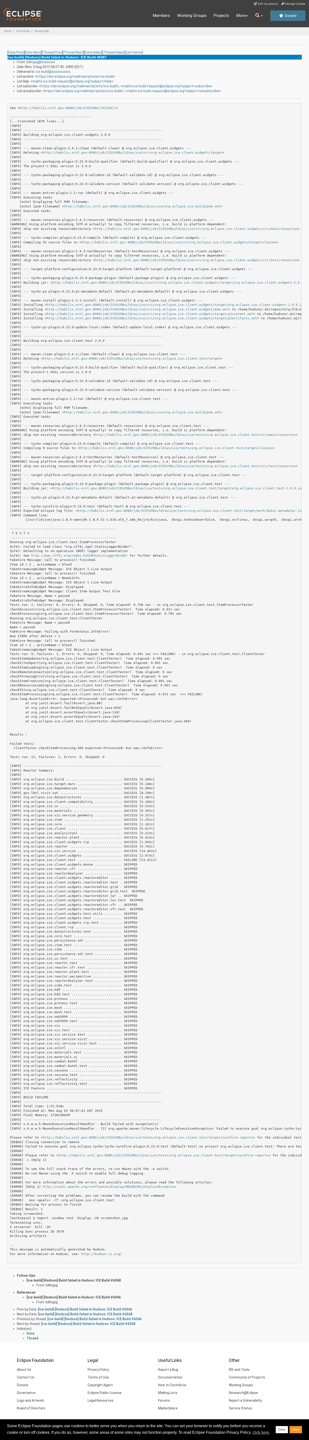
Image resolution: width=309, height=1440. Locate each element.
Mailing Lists (167, 1393)
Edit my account (267, 4)
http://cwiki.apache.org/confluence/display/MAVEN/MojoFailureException (109, 1186)
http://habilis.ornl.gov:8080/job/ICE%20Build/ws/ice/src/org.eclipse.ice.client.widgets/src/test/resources (196, 260)
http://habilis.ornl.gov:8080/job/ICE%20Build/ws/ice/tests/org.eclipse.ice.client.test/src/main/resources (195, 435)
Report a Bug (168, 1370)
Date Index (93, 52)
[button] (259, 15)
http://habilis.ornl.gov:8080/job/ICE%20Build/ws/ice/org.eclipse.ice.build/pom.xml (142, 206)
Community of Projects (247, 1377)
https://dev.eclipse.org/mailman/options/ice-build (83, 91)
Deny (281, 1429)
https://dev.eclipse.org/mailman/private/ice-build (75, 76)
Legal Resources (100, 1400)
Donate (290, 16)
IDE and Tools (239, 1370)
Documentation (170, 1377)
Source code (42, 31)
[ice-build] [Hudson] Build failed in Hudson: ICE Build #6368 (74, 1280)
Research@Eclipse (243, 1393)
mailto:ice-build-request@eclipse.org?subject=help (72, 81)
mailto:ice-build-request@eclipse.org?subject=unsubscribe (173, 91)
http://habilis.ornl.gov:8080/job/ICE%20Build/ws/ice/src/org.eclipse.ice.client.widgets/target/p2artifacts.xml (152, 318)
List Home (134, 52)
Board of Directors (31, 1408)
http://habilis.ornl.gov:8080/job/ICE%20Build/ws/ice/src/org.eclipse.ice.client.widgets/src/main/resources (196, 229)
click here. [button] (261, 1432)
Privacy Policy (98, 1370)
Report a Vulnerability (245, 1400)
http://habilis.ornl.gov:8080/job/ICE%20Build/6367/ (68, 108)
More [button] (241, 15)
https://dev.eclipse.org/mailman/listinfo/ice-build (79, 86)
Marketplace (168, 1408)
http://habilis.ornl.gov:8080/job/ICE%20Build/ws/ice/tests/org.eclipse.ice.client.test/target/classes (176, 448)
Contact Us (26, 1377)
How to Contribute (172, 1385)
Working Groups (191, 15)
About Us (24, 1370)
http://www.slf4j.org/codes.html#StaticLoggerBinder (79, 555)
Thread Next (73, 52)
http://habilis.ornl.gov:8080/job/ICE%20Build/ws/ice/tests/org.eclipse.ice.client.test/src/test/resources (195, 466)
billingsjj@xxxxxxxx (40, 62)
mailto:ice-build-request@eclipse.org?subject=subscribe (166, 86)
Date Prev (15, 52)
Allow (295, 1429)
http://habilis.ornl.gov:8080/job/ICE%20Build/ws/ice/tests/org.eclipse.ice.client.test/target (131, 358)
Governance (26, 1393)
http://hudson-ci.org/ (101, 1254)
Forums (164, 1400)
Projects (221, 15)
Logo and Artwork (30, 1400)
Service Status (240, 1408)
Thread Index (113, 52)
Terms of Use (98, 1377)
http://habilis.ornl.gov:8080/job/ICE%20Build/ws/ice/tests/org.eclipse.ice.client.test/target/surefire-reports (148, 1137)
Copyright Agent (100, 1385)
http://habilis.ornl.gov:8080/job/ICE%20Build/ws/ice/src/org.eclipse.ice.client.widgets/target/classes (178, 242)
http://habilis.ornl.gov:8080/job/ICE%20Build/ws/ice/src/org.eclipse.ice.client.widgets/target (132, 152)
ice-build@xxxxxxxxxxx (53, 72)
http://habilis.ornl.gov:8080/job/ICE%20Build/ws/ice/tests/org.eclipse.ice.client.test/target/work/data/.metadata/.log (190, 510)
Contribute (22, 31)
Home (7, 31)
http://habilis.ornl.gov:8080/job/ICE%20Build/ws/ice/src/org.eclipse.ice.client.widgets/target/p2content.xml (150, 314)
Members (161, 15)
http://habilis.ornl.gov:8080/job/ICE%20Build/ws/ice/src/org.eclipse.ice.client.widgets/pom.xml (137, 309)
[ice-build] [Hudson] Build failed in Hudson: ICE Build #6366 (74, 1297)
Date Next (33, 52)
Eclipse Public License (105, 1393)
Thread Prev (52, 52)
